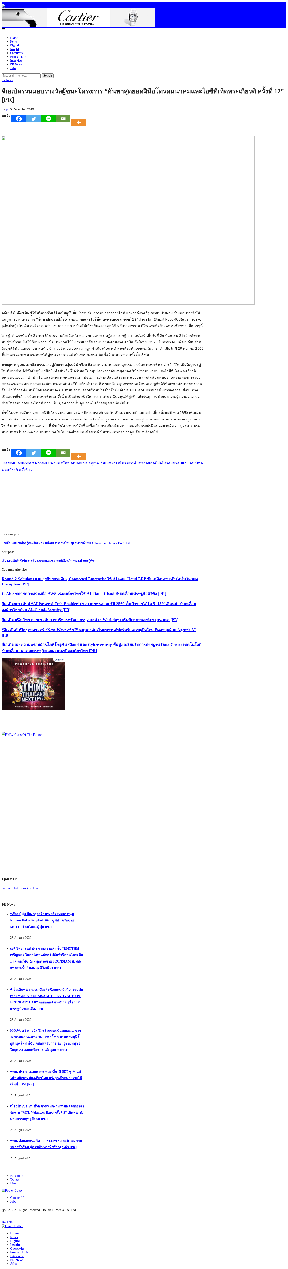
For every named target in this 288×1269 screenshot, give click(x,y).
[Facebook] (18, 118)
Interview (16, 60)
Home (14, 37)
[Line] (48, 118)
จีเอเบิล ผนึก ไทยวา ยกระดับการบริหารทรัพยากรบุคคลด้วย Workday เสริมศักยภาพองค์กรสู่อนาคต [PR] (90, 620)
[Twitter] (33, 118)
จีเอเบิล (85, 463)
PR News (16, 64)
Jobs (13, 68)
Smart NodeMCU (38, 463)
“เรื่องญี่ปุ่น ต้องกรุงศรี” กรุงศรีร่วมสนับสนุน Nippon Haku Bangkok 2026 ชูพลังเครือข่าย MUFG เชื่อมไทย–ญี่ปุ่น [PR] (42, 920)
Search (47, 75)
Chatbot (8, 463)
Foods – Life (18, 56)
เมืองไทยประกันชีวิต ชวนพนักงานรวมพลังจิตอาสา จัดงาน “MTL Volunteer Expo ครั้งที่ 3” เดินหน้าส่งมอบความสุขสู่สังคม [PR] (47, 1112)
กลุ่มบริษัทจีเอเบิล (65, 463)
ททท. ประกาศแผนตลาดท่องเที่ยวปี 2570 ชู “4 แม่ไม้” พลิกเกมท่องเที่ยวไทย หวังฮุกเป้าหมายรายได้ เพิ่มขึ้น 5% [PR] (46, 1078)
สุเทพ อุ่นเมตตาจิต (105, 463)
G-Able (19, 463)
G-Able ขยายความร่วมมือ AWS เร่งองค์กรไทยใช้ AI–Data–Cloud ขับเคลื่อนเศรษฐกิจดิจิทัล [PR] (84, 593)
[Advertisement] (103, 502)
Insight (14, 49)
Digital (14, 45)
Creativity (16, 53)
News (13, 41)
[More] (79, 118)
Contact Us (17, 1197)
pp (7, 109)
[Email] (63, 118)
